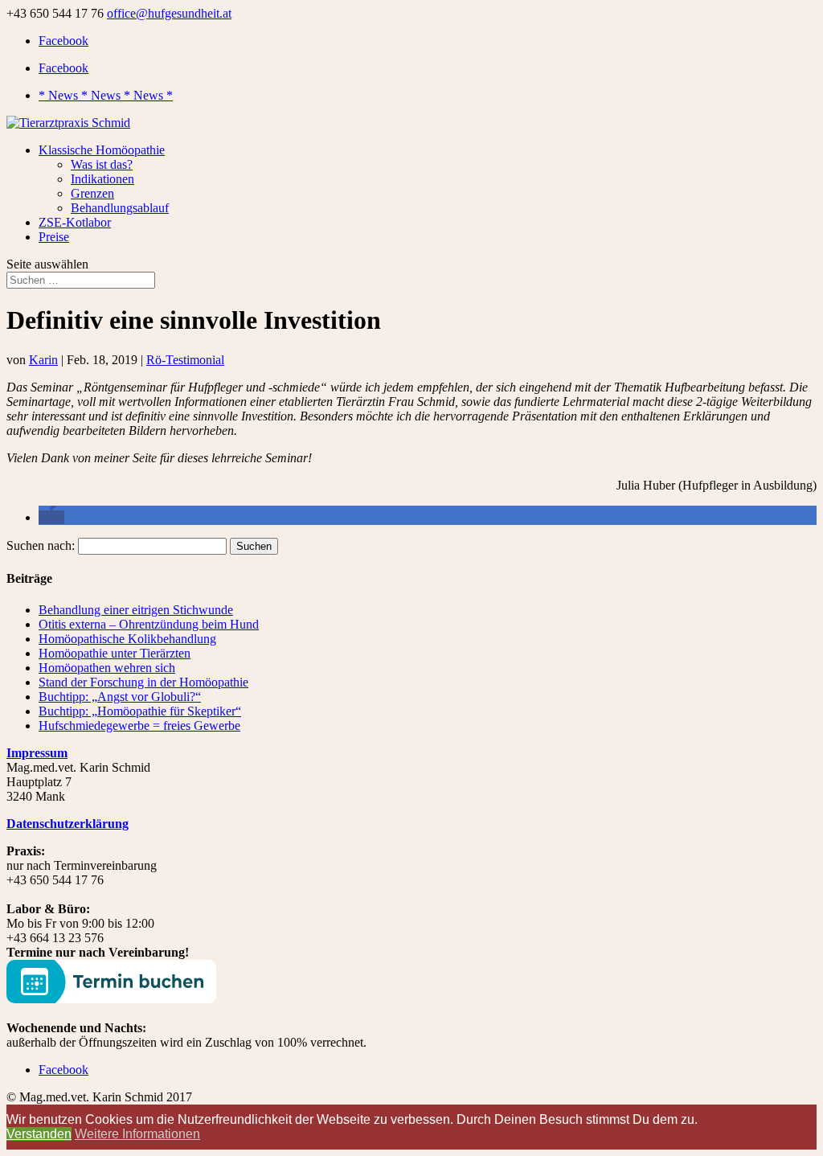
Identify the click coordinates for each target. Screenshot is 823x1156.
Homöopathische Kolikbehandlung (127, 639)
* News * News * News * (106, 95)
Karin (43, 360)
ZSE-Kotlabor (75, 222)
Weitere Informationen (137, 1134)
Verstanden (39, 1134)
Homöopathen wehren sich (107, 667)
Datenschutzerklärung (67, 823)
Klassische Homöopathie (102, 150)
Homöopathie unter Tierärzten (114, 653)
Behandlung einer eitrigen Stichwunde (136, 610)
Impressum (37, 753)
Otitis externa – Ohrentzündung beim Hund (149, 624)
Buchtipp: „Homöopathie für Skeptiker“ (140, 711)
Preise (54, 237)
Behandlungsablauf (120, 208)
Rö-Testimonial (185, 360)
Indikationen (102, 179)
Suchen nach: (40, 545)
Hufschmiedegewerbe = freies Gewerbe (139, 725)
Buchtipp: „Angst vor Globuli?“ (120, 696)
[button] (51, 517)
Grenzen (92, 193)
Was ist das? (102, 164)
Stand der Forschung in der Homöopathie (143, 682)
